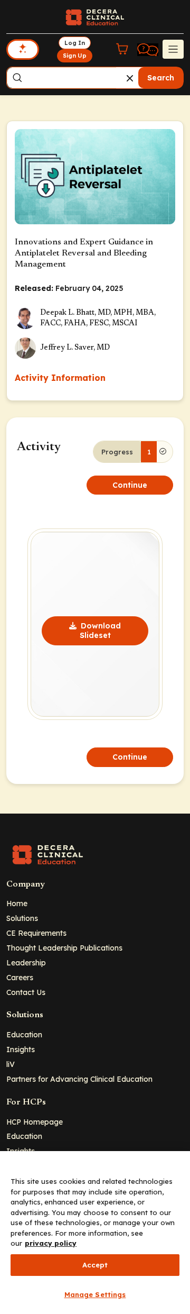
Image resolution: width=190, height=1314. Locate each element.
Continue (129, 485)
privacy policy (51, 1243)
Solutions (22, 918)
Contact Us (25, 992)
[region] (95, 1232)
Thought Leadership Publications (64, 947)
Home (16, 903)
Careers (19, 977)
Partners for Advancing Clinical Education (79, 1078)
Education (24, 1034)
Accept (95, 1265)
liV (10, 1064)
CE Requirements (36, 932)
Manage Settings (95, 1294)
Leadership (26, 962)
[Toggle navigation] (173, 49)
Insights (20, 1049)
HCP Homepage (34, 1121)
